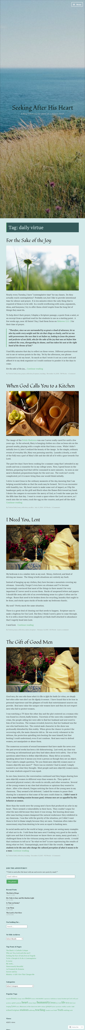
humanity (43, 1002)
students (24, 1009)
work (71, 1010)
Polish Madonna (29, 440)
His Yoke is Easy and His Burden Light (20, 898)
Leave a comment (63, 630)
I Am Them (10, 908)
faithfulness (54, 998)
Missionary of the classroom (28, 1006)
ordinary (43, 1006)
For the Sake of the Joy (28, 240)
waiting (66, 1010)
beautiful (8, 998)
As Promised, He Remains (15, 969)
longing (8, 1006)
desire (28, 998)
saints (27, 630)
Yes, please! (12, 882)
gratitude (18, 1003)
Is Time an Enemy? (13, 903)
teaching (43, 374)
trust (55, 1010)
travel (51, 1010)
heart (25, 1002)
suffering (32, 1010)
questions (58, 1006)
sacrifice (31, 507)
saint (73, 1006)
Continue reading (35, 368)
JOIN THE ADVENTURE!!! (16, 868)
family (59, 998)
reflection (29, 374)
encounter (40, 998)
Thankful (47, 1010)
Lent (59, 1003)
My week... (10, 964)
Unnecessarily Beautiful (14, 966)
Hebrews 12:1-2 (64, 321)
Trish (10, 374)
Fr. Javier (9, 961)
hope (34, 1003)
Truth (60, 1010)
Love (14, 1006)
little (67, 1003)
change (19, 998)
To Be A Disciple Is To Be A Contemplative (21, 958)
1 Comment (71, 374)
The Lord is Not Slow (14, 913)
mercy (17, 1006)
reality (64, 1006)
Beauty (14, 998)
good (76, 998)
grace (14, 1003)
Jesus (19, 374)
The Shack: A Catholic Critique (17, 950)
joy (57, 1003)
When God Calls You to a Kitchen (40, 386)
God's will (72, 999)
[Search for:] (16, 926)
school (9, 1010)
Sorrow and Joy (11, 972)
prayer (23, 374)
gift (68, 998)
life (63, 1002)
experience (47, 998)
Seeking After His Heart (42, 108)
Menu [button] (78, 4)
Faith (15, 374)
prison (53, 1006)
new (39, 1006)
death (23, 998)
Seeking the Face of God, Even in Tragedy (20, 956)
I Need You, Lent (23, 519)
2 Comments (56, 507)
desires (33, 998)
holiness (30, 1003)
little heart (72, 1003)
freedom (64, 999)
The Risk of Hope (12, 893)
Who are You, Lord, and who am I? (18, 953)
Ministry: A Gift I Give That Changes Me (20, 974)
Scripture (36, 374)
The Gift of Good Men (29, 642)
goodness (9, 1003)
